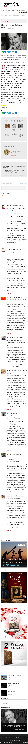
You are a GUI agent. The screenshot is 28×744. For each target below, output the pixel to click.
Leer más (9, 245)
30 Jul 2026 (10, 686)
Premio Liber (10, 740)
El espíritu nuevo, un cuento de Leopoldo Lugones (7, 132)
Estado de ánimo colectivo (14, 297)
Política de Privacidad (8, 739)
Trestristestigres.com (18, 737)
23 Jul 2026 (10, 694)
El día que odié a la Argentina (14, 675)
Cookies (14, 739)
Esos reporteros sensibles (13, 683)
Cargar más (14, 535)
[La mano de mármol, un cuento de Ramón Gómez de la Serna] (20, 126)
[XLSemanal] (23, 12)
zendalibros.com (18, 347)
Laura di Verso (10, 29)
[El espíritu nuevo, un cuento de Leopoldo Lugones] (7, 126)
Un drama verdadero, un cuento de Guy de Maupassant (14, 132)
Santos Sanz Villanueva (20, 299)
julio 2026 (5, 703)
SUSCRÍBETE (17, 10)
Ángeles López (17, 418)
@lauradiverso (14, 155)
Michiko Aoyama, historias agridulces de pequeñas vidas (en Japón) (16, 208)
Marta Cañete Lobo (18, 461)
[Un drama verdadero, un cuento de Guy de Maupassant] (14, 126)
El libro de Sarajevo (12, 691)
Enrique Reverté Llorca (20, 375)
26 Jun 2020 (3, 28)
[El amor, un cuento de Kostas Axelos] (14, 41)
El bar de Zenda (11, 677)
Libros (6, 15)
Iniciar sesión (23, 183)
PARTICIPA (23, 10)
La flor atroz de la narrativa (15, 496)
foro (23, 165)
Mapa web (22, 739)
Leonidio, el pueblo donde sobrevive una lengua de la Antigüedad (15, 456)
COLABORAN (11, 10)
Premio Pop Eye (17, 740)
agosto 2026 (6, 701)
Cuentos (10, 15)
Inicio (2, 15)
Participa (18, 739)
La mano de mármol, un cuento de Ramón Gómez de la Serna (20, 133)
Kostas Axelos (20, 28)
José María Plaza (18, 213)
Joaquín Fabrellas (18, 498)
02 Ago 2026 (10, 679)
